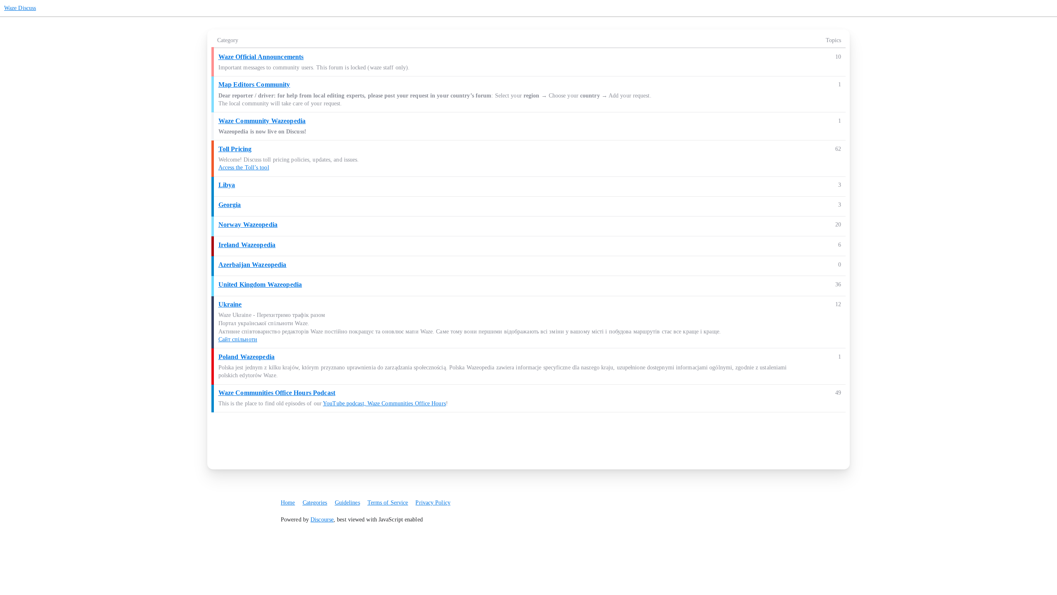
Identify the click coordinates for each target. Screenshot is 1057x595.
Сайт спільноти (237, 339)
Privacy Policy (432, 503)
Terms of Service (387, 503)
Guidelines (347, 503)
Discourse (322, 519)
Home (288, 503)
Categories (315, 503)
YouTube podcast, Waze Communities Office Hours (384, 403)
